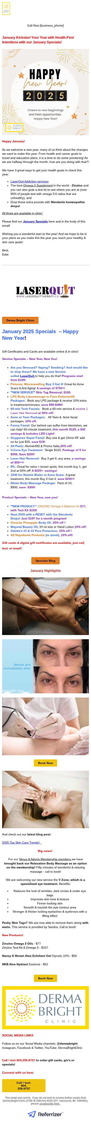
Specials (42, 221)
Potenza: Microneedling (28, 384)
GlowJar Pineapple (24, 522)
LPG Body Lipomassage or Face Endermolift (43, 396)
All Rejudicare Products (28, 535)
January (29, 221)
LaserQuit (27, 376)
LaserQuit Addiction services (29, 181)
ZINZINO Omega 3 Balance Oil (59, 506)
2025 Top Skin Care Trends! (21, 842)
